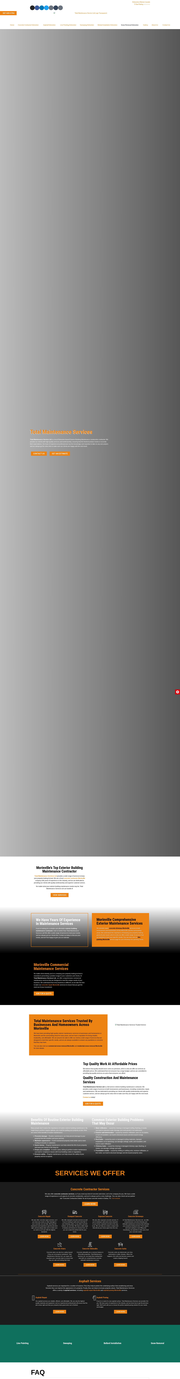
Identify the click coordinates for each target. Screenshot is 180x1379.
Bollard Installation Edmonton (107, 25)
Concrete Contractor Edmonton (28, 25)
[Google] (60, 7)
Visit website (116, 1198)
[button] (177, 692)
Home (12, 25)
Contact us (87, 1097)
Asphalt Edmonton (49, 25)
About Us (155, 25)
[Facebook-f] (37, 7)
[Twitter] (46, 7)
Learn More (22, 1343)
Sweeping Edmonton (87, 25)
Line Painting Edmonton (68, 25)
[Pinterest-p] (51, 7)
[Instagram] (32, 7)
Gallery (145, 25)
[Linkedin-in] (41, 7)
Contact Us (166, 25)
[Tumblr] (55, 7)
